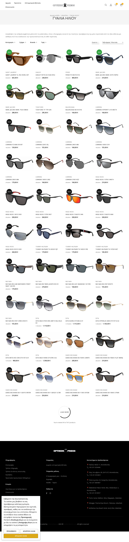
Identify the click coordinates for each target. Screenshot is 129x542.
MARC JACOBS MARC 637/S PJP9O (107, 75)
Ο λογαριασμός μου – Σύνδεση (56, 476)
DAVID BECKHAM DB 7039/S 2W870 (77, 358)
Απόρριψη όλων (29, 531)
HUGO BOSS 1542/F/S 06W (104, 214)
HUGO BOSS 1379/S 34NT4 (104, 179)
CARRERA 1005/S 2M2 (43, 179)
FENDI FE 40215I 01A (73, 75)
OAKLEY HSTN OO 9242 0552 (45, 75)
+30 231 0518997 (94, 493)
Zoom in (94, 42)
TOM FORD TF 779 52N (43, 110)
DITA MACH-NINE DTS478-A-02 (46, 358)
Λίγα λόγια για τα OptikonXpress (16, 489)
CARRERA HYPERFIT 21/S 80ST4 (106, 110)
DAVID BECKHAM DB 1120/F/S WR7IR (18, 393)
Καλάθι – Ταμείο (51, 483)
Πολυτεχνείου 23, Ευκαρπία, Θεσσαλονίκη (103, 480)
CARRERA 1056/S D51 (103, 145)
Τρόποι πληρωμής (12, 468)
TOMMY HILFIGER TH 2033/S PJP (47, 249)
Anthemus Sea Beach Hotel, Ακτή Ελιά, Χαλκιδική (105, 508)
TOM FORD (39, 107)
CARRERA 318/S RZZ (72, 179)
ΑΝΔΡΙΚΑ (64, 15)
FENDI (68, 72)
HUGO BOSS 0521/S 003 (13, 249)
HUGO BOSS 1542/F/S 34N (74, 214)
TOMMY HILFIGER (42, 247)
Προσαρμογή (11, 531)
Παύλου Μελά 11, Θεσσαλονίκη (99, 465)
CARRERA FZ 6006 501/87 (14, 145)
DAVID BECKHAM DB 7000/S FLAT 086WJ (109, 358)
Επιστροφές (10, 465)
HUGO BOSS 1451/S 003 (13, 214)
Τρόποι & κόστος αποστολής (15, 471)
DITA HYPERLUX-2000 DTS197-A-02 (107, 321)
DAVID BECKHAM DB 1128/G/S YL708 (48, 393)
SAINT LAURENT (11, 72)
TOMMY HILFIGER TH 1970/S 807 (107, 249)
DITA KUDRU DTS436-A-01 (74, 321)
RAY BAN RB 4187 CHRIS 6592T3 (16, 321)
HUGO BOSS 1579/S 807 (43, 214)
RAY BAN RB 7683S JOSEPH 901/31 (47, 284)
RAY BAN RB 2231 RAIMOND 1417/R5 (78, 284)
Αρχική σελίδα (54, 15)
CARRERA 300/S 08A (12, 179)
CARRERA (99, 107)
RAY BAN (8, 281)
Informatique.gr (53, 524)
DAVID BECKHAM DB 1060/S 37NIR (107, 393)
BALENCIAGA (70, 107)
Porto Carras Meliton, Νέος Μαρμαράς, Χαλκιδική (105, 498)
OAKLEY (38, 72)
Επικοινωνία (10, 492)
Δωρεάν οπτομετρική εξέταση (56, 465)
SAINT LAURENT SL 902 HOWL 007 (17, 75)
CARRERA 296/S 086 (72, 145)
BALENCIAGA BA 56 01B (74, 110)
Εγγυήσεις (9, 475)
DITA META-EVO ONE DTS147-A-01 (17, 358)
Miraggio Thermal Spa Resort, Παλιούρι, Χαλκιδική (105, 503)
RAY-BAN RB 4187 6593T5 (104, 284)
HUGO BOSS (100, 177)
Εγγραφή (49, 479)
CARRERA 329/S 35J (42, 145)
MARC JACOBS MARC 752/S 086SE (17, 110)
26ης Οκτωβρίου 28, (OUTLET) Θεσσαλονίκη (103, 472)
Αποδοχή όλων (21, 536)
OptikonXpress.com (70, 524)
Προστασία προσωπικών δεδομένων (18, 478)
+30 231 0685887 (94, 483)
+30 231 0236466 (94, 467)
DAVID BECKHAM (71, 355)
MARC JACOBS (100, 72)
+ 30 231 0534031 (95, 475)
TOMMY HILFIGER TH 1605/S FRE (77, 249)
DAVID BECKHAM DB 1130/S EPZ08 (77, 393)
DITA (37, 318)
